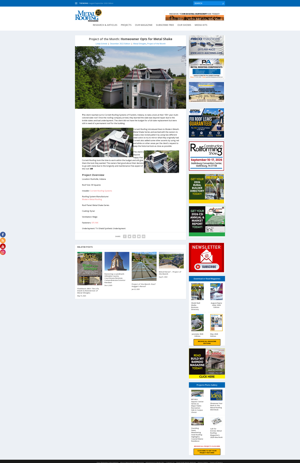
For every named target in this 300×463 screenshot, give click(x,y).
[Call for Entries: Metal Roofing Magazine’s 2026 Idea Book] (216, 421)
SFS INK (95, 222)
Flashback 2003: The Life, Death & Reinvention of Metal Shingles (88, 290)
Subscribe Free (165, 25)
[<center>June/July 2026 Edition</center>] (197, 323)
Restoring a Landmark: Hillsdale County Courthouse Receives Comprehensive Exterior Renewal (115, 278)
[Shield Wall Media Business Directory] (197, 291)
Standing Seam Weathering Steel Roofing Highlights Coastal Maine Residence (197, 434)
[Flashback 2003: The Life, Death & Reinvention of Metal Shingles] (89, 268)
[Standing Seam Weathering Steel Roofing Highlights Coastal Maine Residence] (197, 421)
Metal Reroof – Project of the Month (170, 273)
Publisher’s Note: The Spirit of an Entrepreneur (106, 3)
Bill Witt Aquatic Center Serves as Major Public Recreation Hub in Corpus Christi (197, 405)
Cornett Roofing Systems (101, 190)
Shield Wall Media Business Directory (195, 306)
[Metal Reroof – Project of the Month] (171, 260)
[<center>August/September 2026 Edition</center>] (216, 292)
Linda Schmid (101, 43)
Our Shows (184, 25)
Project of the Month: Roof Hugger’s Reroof (144, 285)
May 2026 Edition (214, 335)
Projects (126, 25)
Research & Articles (105, 25)
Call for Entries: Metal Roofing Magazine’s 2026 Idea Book (216, 433)
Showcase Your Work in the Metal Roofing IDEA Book (216, 406)
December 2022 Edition (120, 43)
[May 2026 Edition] (216, 323)
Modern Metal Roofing (92, 199)
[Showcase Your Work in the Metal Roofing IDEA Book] (216, 395)
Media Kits (201, 25)
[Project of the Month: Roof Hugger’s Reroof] (144, 266)
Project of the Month (156, 43)
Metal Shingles (139, 43)
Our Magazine (143, 25)
